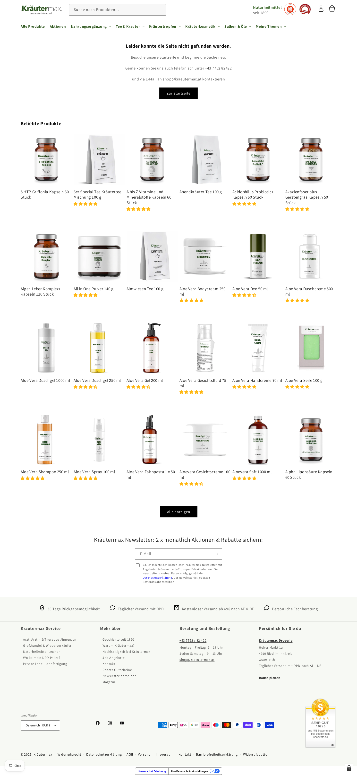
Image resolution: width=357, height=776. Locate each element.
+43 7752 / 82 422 (192, 640)
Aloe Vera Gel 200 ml (145, 380)
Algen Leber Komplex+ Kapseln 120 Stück (41, 291)
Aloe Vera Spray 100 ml (94, 471)
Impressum (165, 754)
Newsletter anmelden (119, 676)
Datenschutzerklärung (157, 577)
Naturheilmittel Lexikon (42, 652)
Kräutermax (43, 754)
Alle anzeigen (178, 511)
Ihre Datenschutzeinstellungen (189, 771)
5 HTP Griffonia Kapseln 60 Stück (45, 194)
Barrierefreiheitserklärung (217, 754)
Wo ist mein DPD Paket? (41, 658)
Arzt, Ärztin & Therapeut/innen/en (49, 639)
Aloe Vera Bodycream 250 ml (202, 291)
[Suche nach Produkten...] (160, 9)
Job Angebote (113, 658)
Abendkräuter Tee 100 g (200, 191)
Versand (144, 754)
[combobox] (117, 9)
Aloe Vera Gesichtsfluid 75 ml (202, 383)
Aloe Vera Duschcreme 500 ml (309, 291)
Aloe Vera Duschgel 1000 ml (45, 380)
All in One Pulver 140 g (94, 288)
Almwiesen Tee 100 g (145, 288)
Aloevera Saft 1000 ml (252, 471)
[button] (90, 26)
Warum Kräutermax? (118, 645)
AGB (130, 754)
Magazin (108, 682)
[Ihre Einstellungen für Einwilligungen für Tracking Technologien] (349, 768)
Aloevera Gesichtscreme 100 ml (204, 474)
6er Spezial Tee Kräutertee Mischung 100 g (97, 194)
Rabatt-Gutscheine (117, 670)
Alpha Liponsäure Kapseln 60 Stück (308, 474)
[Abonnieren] (216, 554)
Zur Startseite (178, 93)
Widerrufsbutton (256, 754)
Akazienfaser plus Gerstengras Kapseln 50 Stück (306, 197)
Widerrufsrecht (69, 754)
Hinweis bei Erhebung (152, 771)
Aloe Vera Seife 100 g (304, 380)
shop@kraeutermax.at (196, 660)
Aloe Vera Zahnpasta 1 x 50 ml (151, 474)
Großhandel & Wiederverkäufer (47, 645)
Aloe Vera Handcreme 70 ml (257, 380)
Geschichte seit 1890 (118, 639)
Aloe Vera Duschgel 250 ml (97, 380)
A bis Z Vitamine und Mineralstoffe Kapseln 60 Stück (149, 197)
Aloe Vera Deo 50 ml (250, 288)
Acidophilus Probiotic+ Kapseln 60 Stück (253, 194)
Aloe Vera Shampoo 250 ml (45, 471)
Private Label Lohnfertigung (45, 664)
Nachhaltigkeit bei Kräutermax (126, 652)
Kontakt (108, 664)
